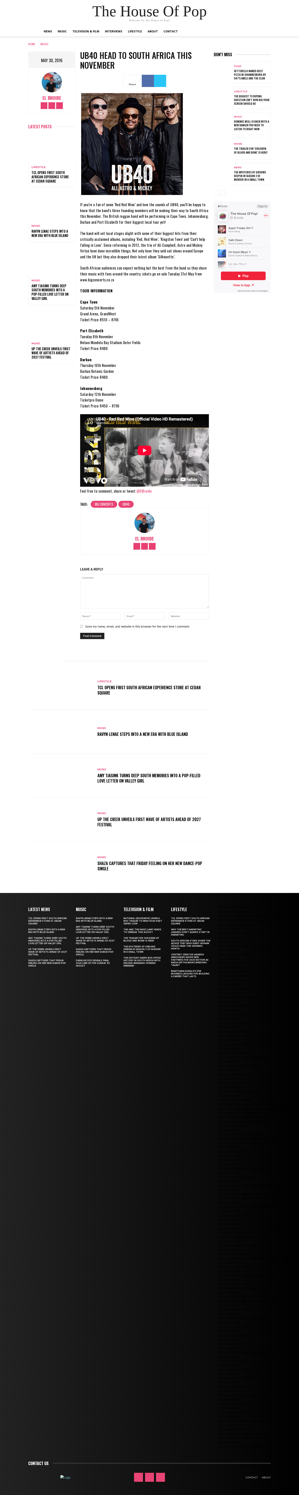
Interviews (113, 31)
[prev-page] (216, 192)
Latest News (39, 909)
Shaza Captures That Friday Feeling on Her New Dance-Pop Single (149, 866)
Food (237, 66)
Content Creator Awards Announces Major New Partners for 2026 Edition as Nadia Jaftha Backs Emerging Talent (189, 960)
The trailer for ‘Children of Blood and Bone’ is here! (251, 150)
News (48, 31)
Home (31, 44)
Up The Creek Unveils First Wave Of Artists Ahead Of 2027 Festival (51, 353)
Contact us (38, 1463)
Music (62, 31)
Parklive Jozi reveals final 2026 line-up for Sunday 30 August (93, 963)
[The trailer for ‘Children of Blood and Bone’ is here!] (222, 149)
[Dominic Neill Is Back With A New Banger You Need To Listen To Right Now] (222, 123)
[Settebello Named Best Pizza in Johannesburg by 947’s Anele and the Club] (222, 73)
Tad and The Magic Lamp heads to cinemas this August (142, 931)
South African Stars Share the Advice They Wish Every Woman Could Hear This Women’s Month (190, 944)
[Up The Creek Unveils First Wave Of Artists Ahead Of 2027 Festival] (51, 324)
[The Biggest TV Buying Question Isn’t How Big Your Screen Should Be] (222, 98)
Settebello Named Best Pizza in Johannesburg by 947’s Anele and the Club (250, 74)
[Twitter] (59, 105)
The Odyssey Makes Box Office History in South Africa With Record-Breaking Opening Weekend (142, 962)
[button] (253, 32)
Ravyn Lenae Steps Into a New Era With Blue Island (50, 233)
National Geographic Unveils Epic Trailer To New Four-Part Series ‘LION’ (142, 921)
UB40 (126, 504)
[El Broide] (52, 82)
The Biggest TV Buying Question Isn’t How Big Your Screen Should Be (252, 100)
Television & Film (85, 31)
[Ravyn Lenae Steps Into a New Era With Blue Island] (51, 206)
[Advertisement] (256, 332)
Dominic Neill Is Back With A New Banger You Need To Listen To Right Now (251, 125)
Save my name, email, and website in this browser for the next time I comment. (137, 626)
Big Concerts (104, 504)
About (153, 31)
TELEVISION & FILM (138, 909)
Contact (171, 31)
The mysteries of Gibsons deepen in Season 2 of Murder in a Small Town (250, 176)
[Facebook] (44, 105)
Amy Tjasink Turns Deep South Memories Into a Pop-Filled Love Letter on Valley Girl (50, 292)
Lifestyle (135, 31)
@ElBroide (144, 491)
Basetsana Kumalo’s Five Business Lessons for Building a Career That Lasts (190, 974)
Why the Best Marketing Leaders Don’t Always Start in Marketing (190, 932)
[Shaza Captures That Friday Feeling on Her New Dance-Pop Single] (60, 863)
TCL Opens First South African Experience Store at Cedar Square (50, 177)
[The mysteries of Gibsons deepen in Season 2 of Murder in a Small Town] (222, 174)
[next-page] (222, 192)
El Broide (52, 98)
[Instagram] (51, 105)
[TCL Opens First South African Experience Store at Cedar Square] (51, 148)
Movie (238, 144)
